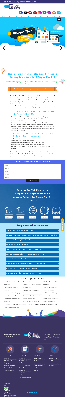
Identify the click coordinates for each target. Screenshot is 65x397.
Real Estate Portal (53, 363)
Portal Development (53, 355)
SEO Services (37, 360)
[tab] (32, 230)
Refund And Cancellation (10, 395)
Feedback (6, 387)
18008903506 (8, 306)
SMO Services (37, 363)
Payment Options (8, 393)
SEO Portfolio (7, 386)
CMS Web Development (25, 377)
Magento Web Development (22, 357)
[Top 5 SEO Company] (32, 210)
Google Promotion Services (38, 369)
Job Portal (51, 365)
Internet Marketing (38, 358)
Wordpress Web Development (23, 362)
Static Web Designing (9, 365)
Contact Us (7, 390)
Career (5, 389)
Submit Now (32, 180)
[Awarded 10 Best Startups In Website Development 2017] (44, 210)
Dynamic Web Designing (10, 368)
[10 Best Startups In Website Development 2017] (56, 210)
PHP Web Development (25, 365)
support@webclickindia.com (12, 307)
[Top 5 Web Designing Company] (20, 210)
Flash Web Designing (9, 370)
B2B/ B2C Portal (53, 358)
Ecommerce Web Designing (8, 357)
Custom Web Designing (9, 372)
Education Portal (53, 368)
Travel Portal (52, 360)
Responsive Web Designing (8, 362)
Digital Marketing (38, 355)
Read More (9, 217)
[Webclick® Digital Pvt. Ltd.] (12, 6)
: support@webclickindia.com (27, 1)
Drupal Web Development (22, 369)
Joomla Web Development (22, 374)
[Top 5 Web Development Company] (9, 210)
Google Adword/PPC (39, 365)
